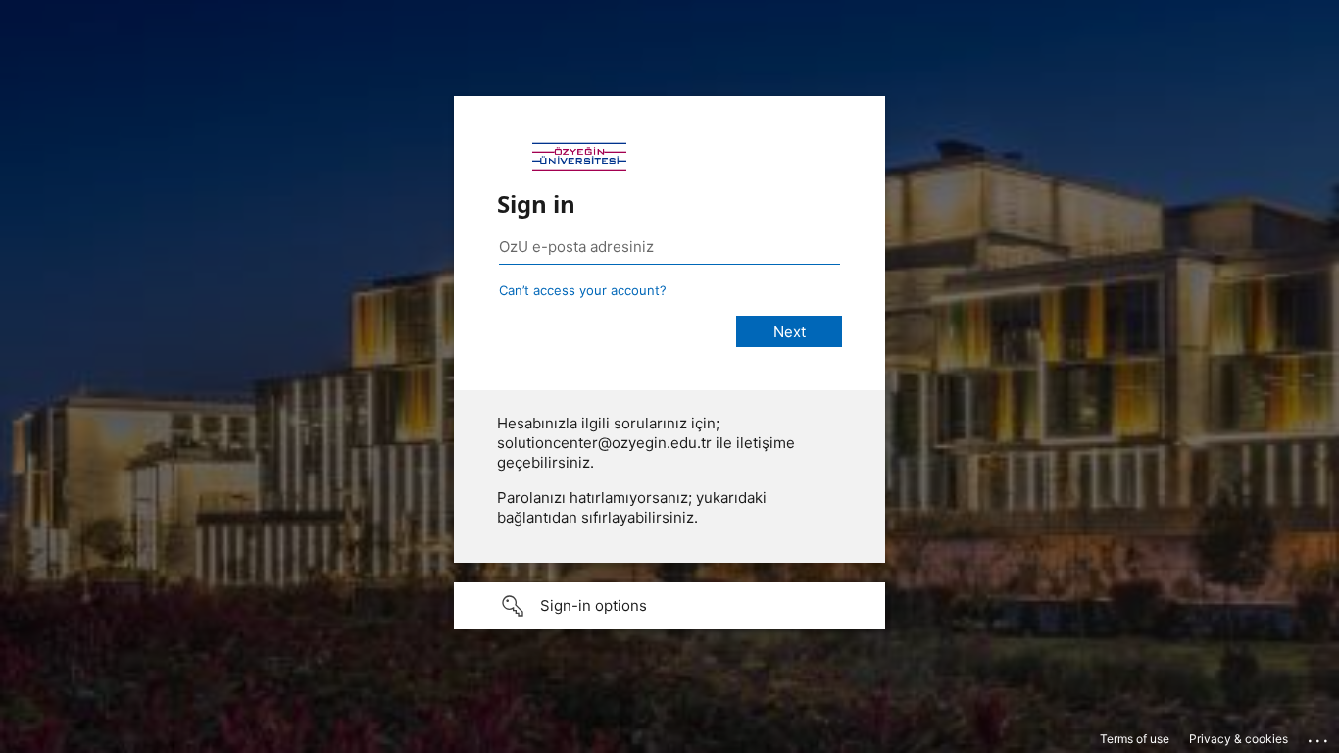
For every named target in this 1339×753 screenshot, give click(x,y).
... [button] (1319, 736)
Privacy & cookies (1238, 738)
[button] (669, 605)
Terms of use (1134, 738)
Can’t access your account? (583, 290)
